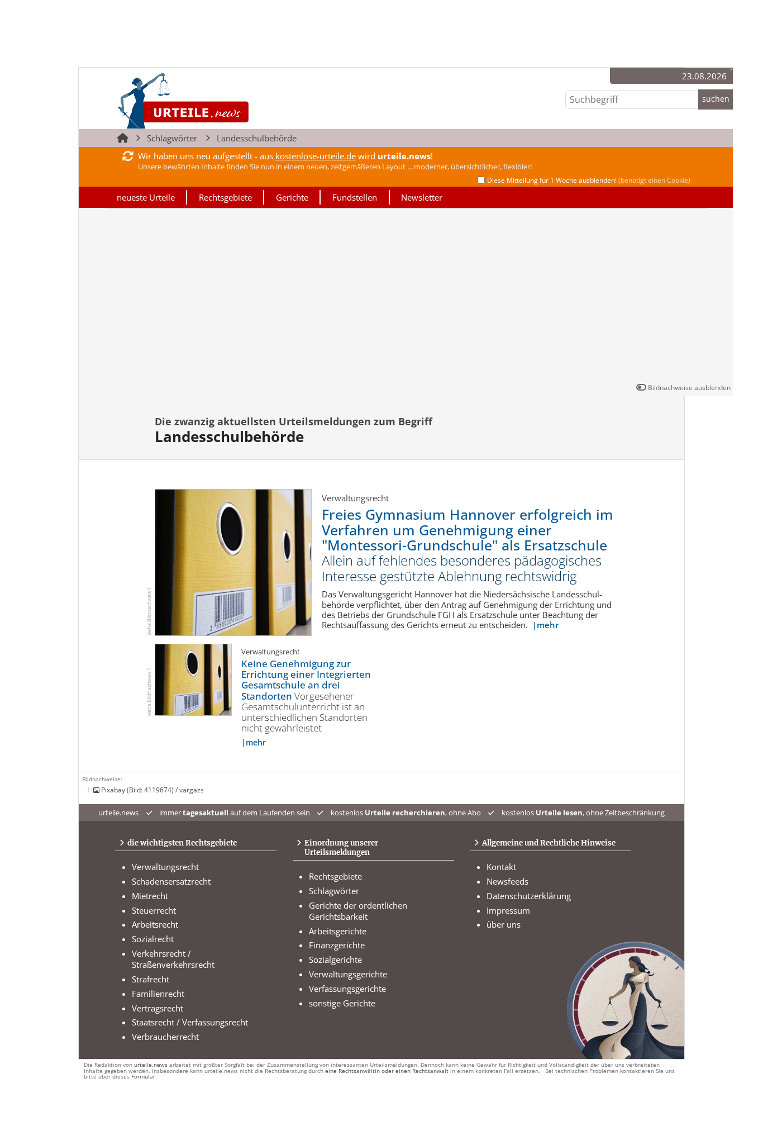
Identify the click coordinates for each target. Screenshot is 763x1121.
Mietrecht (150, 895)
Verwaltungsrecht (165, 866)
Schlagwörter (172, 138)
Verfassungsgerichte (347, 988)
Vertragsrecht (157, 1008)
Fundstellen (354, 197)
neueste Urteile (146, 197)
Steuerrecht (154, 910)
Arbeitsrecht (155, 924)
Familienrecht (158, 993)
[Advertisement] (406, 298)
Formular (143, 1076)
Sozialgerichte (335, 959)
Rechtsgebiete (225, 197)
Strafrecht (150, 979)
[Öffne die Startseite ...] (220, 100)
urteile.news (151, 1064)
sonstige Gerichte (342, 1003)
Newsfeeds (507, 881)
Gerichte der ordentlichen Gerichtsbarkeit (358, 911)
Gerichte (292, 197)
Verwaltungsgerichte (348, 974)
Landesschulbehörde (257, 138)
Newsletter (421, 197)
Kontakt (501, 866)
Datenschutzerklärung (529, 895)
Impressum (508, 910)
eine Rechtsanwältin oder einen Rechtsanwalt (387, 1071)
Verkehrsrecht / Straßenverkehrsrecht (173, 959)
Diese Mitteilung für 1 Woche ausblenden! (588, 180)
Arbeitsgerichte (337, 931)
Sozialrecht (153, 938)
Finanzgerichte (337, 945)
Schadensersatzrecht (171, 881)
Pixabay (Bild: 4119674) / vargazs (152, 789)
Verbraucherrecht (165, 1036)
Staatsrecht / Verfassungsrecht (190, 1022)
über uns (504, 924)
